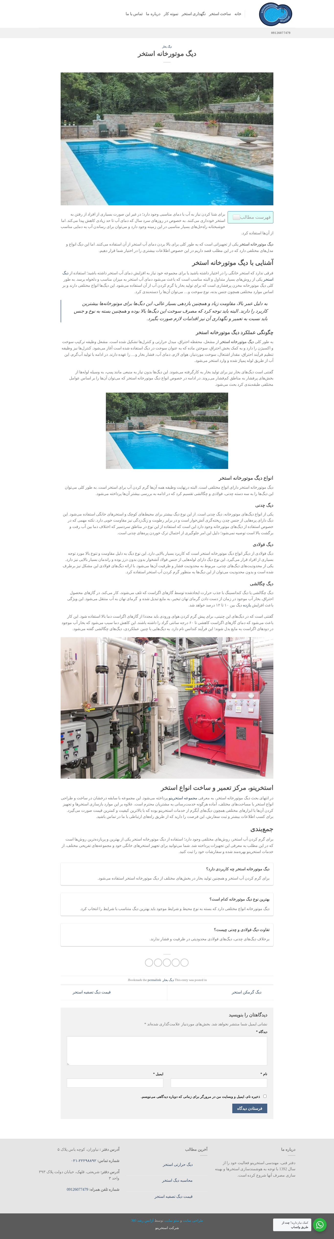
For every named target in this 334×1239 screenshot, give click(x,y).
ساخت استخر (220, 13)
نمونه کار (171, 13)
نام (263, 1074)
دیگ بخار (167, 46)
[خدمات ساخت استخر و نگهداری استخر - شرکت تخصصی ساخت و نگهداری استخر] (273, 14)
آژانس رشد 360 (142, 1220)
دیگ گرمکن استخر (247, 992)
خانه (237, 13)
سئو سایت (171, 1220)
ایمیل (158, 1074)
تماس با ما (134, 13)
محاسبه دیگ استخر (177, 1180)
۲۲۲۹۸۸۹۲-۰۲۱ (84, 1161)
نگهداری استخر (194, 13)
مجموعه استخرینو (183, 798)
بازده (247, 605)
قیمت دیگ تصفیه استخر (91, 992)
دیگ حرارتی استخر (178, 1164)
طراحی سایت (193, 1220)
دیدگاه (261, 1032)
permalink (154, 980)
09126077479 (77, 1189)
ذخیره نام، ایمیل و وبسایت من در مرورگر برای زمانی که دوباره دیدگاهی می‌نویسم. (200, 1097)
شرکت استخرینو (167, 1228)
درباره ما (153, 13)
